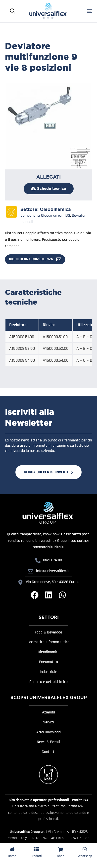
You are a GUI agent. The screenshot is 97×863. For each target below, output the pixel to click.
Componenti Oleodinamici (41, 215)
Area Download (48, 732)
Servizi (48, 722)
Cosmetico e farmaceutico (48, 642)
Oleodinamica (55, 209)
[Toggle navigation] (83, 11)
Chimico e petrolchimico (48, 681)
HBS (66, 215)
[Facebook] (35, 595)
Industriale (48, 671)
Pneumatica (48, 662)
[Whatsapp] (62, 595)
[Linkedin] (48, 595)
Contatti (48, 751)
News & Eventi (48, 742)
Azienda (48, 712)
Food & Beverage (48, 632)
